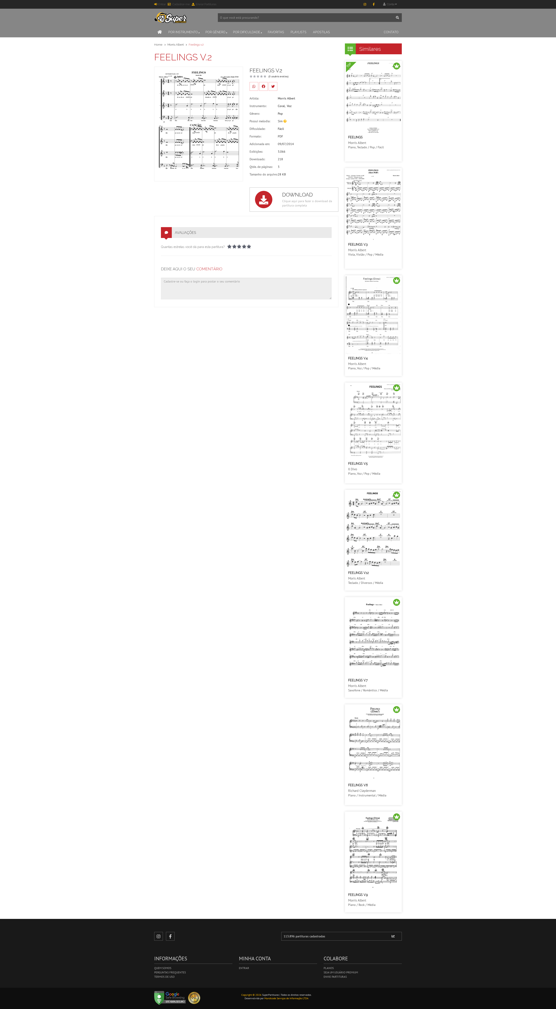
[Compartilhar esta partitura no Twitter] (273, 86)
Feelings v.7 (358, 680)
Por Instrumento (183, 32)
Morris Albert (175, 44)
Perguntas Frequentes (170, 972)
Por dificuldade (246, 32)
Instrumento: (258, 106)
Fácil (281, 129)
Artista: (254, 98)
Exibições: (256, 152)
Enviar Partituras (206, 4)
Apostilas (321, 32)
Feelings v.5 (358, 463)
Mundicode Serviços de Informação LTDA (286, 998)
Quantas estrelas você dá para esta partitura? (193, 247)
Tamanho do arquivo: (264, 174)
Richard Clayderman (362, 791)
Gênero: (255, 114)
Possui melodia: (260, 121)
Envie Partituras (335, 977)
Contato (391, 32)
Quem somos (162, 968)
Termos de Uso (164, 977)
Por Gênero (215, 32)
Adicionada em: (260, 144)
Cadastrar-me (181, 4)
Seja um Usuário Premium (341, 972)
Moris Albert (356, 578)
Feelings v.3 (357, 244)
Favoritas (276, 32)
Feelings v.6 (358, 785)
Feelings (355, 137)
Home (158, 44)
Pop (280, 114)
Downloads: (257, 159)
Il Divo (352, 469)
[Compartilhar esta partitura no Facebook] (263, 86)
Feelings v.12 (358, 573)
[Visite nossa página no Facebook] (373, 4)
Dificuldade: (257, 129)
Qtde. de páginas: (261, 167)
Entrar (162, 4)
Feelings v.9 (358, 895)
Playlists (298, 32)
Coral (281, 106)
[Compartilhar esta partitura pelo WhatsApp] (254, 86)
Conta (390, 4)
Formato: (255, 136)
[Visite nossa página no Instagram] (365, 4)
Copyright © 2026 (251, 994)
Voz (289, 106)
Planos (329, 968)
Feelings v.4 (358, 358)
